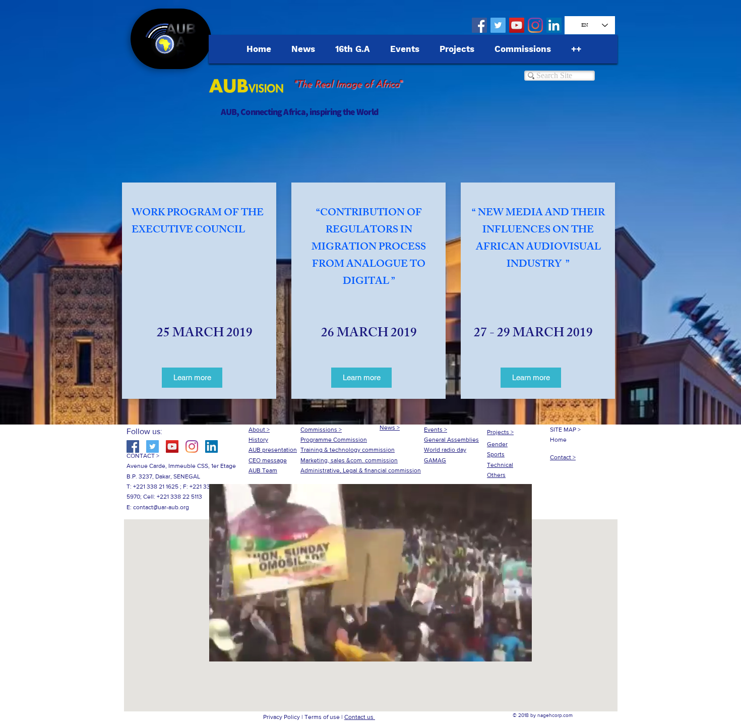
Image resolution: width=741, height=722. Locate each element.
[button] (370, 650)
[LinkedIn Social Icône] (554, 25)
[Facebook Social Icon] (479, 25)
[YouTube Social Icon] (516, 25)
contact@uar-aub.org (161, 507)
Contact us (359, 716)
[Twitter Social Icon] (498, 25)
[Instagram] (535, 25)
